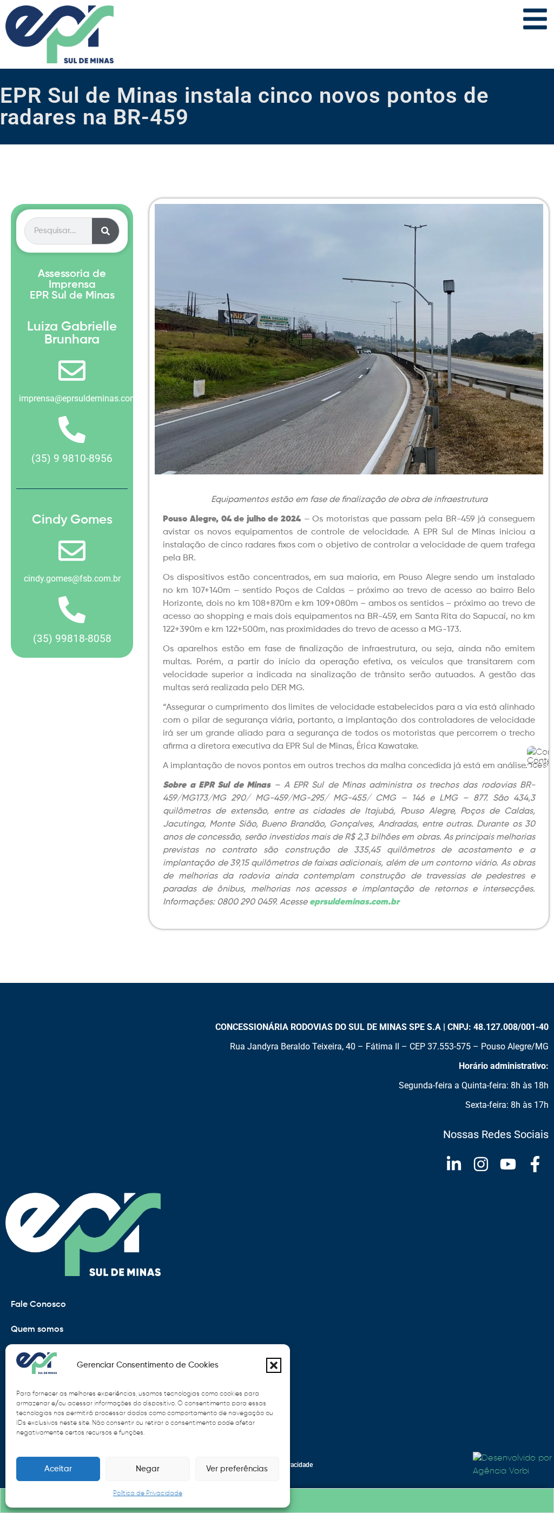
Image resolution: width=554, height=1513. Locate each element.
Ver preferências (237, 1469)
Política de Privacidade (147, 1493)
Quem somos (37, 1329)
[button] (273, 1365)
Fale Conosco (38, 1304)
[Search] (105, 231)
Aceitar (58, 1469)
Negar (148, 1469)
